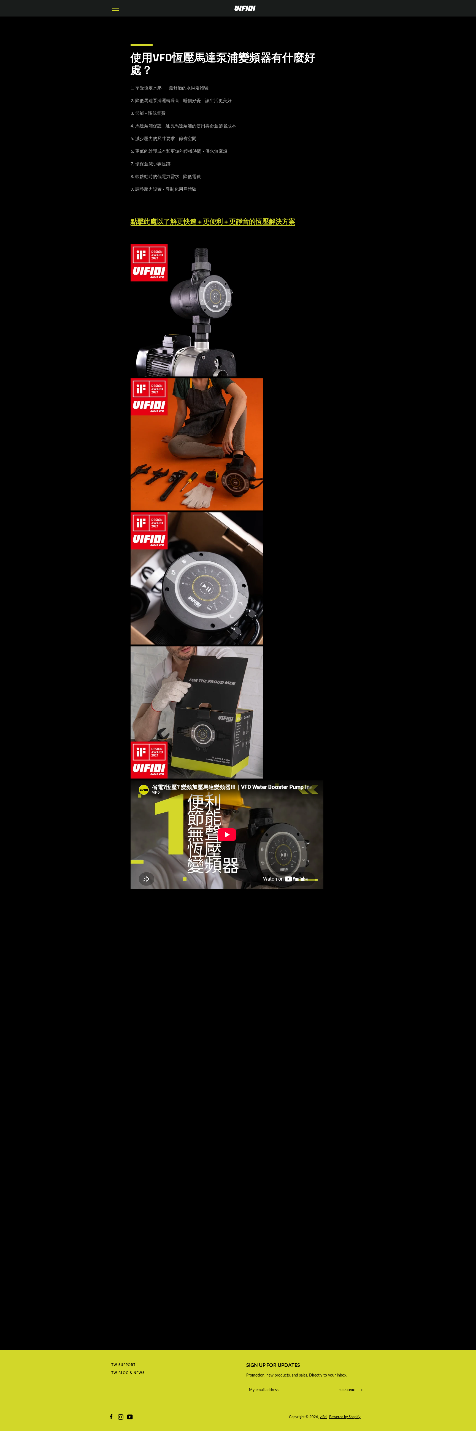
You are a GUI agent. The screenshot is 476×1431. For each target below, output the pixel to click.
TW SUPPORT (123, 1365)
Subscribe (348, 1390)
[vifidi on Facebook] (111, 1416)
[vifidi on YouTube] (130, 1416)
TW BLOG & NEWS (128, 1373)
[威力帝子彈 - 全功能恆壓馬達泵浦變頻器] (197, 374)
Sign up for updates (273, 1365)
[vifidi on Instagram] (120, 1416)
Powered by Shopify (345, 1416)
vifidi (323, 1416)
